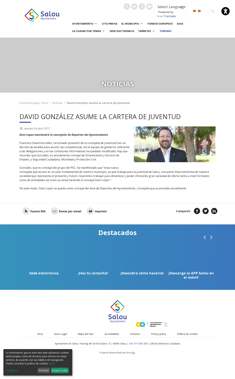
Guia (180, 23)
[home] (42, 14)
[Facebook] (197, 211)
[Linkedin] (214, 211)
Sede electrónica (122, 31)
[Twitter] (205, 211)
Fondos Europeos (160, 23)
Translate (169, 16)
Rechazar (44, 370)
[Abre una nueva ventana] (127, 6)
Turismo (165, 31)
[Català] (194, 10)
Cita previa (109, 23)
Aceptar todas (60, 370)
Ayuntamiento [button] (83, 23)
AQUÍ (52, 363)
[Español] (199, 10)
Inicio (44, 103)
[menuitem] (194, 10)
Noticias (57, 103)
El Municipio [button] (130, 23)
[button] (205, 237)
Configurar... (12, 370)
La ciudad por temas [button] (87, 31)
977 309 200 (140, 343)
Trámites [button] (145, 31)
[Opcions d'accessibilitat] (225, 11)
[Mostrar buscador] (212, 11)
